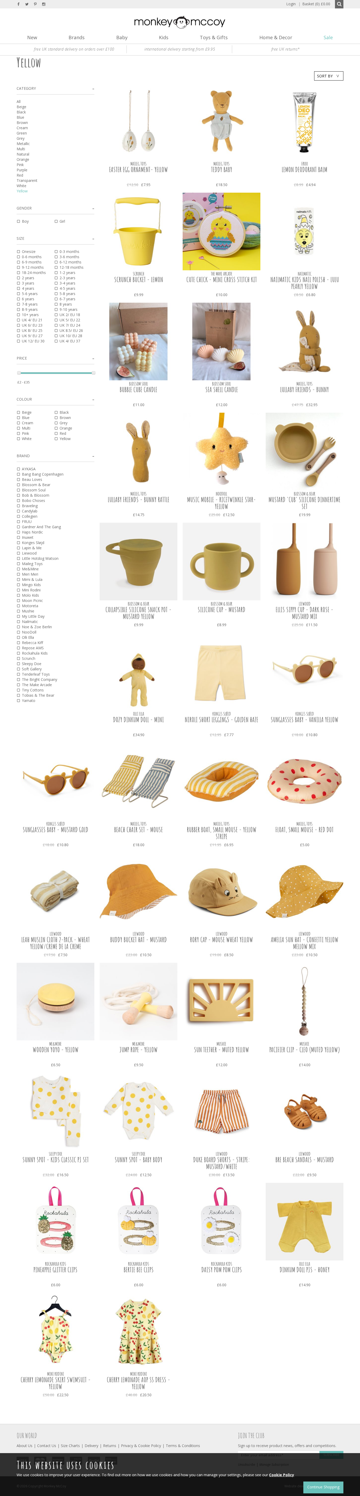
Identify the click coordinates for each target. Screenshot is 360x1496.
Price (22, 358)
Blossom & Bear (36, 484)
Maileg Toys (32, 563)
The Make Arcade (37, 684)
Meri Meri (30, 574)
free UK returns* (285, 49)
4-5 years (67, 288)
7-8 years (30, 304)
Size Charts (70, 1445)
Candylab (29, 511)
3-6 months (69, 256)
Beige (21, 106)
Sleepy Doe (31, 663)
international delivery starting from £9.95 (179, 49)
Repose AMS (33, 648)
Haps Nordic (32, 532)
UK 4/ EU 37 (70, 341)
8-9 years (30, 309)
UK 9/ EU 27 (32, 335)
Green (22, 133)
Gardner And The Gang (41, 526)
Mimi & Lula (32, 579)
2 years (28, 278)
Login (291, 3)
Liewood (29, 553)
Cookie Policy (281, 1474)
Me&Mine (30, 569)
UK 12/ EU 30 (33, 341)
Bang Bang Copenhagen (43, 474)
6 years (28, 299)
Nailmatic (30, 621)
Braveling (30, 505)
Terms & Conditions (183, 1445)
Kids (163, 37)
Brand (23, 455)
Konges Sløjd (33, 542)
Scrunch (28, 658)
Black (21, 112)
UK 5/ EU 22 (70, 320)
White (21, 185)
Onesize (29, 251)
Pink (20, 164)
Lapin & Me (32, 548)
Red (20, 175)
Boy (25, 221)
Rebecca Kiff (32, 642)
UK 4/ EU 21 (32, 320)
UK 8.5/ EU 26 (71, 330)
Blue (20, 117)
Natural (23, 154)
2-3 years (67, 278)
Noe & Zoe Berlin (37, 627)
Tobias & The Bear (38, 695)
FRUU (27, 521)
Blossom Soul (34, 490)
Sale (328, 37)
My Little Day (33, 616)
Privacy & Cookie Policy (141, 1445)
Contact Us (46, 1445)
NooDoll (29, 632)
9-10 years (68, 309)
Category (26, 88)
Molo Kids (30, 595)
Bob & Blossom (35, 495)
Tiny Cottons (33, 690)
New (32, 37)
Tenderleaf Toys (36, 674)
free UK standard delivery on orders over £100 (74, 49)
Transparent (27, 180)
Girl (62, 221)
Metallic (23, 143)
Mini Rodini (31, 590)
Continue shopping (323, 1486)
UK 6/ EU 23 (32, 325)
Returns (109, 1445)
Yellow (22, 191)
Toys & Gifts (214, 37)
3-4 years (67, 283)
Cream (22, 127)
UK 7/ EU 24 (70, 325)
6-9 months (32, 262)
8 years (66, 304)
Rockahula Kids (35, 653)
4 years (28, 288)
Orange (23, 159)
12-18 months (72, 267)
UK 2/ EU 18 (70, 314)
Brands (77, 37)
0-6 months (32, 256)
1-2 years (67, 272)
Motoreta (30, 605)
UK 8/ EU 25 (32, 330)
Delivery (91, 1445)
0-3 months (69, 251)
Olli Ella (28, 637)
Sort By (325, 75)
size (20, 238)
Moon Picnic (32, 600)
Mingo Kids (31, 584)
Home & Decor (275, 37)
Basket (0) (314, 3)
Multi (21, 149)
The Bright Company (39, 679)
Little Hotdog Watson (40, 558)
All (19, 101)
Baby (122, 37)
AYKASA (29, 469)
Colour (24, 399)
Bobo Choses (33, 500)
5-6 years (30, 293)
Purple (22, 170)
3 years (28, 283)
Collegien (29, 516)
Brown (22, 122)
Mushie (28, 611)
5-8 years (67, 293)
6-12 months (70, 262)
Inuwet (27, 537)
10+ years (30, 314)
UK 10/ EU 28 (71, 335)
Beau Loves (32, 479)
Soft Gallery (32, 669)
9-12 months (33, 267)
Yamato (28, 700)
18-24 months (34, 272)
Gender (24, 208)
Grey (21, 138)
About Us (24, 1445)
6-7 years (67, 299)
